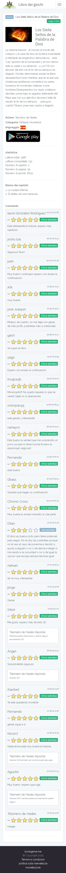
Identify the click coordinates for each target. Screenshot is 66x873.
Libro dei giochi (30, 4)
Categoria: (12, 122)
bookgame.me (33, 851)
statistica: (11, 152)
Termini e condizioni (33, 859)
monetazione (33, 867)
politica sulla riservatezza (33, 863)
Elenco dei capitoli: (17, 185)
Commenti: (12, 206)
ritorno (9, 17)
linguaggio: (12, 127)
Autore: (9, 117)
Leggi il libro (53, 21)
